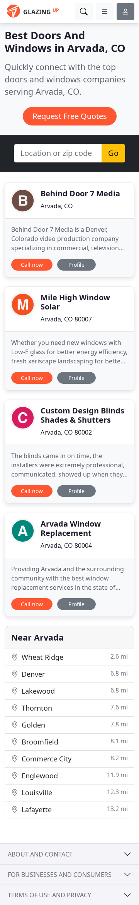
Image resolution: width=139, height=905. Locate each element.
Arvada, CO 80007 (66, 319)
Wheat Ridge (74, 657)
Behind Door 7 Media (80, 193)
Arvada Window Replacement (71, 528)
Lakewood (74, 691)
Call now (32, 264)
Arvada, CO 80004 (66, 545)
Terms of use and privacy (49, 895)
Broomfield (74, 741)
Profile (76, 264)
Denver (74, 674)
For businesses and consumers (60, 874)
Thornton (74, 708)
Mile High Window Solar (75, 302)
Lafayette (74, 809)
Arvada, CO (57, 206)
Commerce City (74, 758)
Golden (74, 724)
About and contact (40, 854)
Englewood (74, 775)
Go (113, 153)
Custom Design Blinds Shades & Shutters (82, 415)
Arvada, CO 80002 (66, 432)
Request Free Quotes (69, 116)
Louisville (74, 792)
